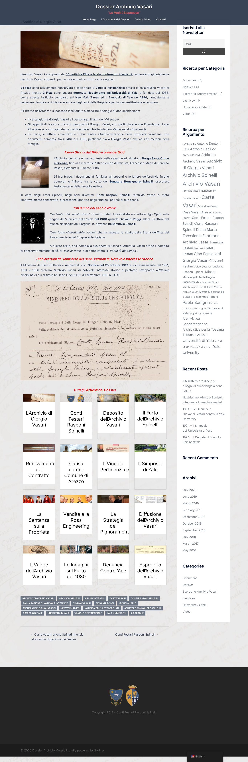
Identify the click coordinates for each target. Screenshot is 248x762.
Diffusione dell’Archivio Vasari (150, 520)
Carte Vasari (117, 598)
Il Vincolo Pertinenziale (114, 466)
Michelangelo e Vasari (207, 282)
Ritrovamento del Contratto (41, 469)
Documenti (190, 80)
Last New (189, 100)
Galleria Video (143, 19)
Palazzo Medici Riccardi (205, 296)
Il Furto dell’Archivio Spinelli (150, 418)
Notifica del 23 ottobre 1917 (102, 608)
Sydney (100, 750)
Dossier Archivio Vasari (124, 6)
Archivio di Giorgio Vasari (38, 598)
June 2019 (190, 496)
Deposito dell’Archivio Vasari (113, 419)
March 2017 (191, 543)
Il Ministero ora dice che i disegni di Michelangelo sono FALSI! (203, 386)
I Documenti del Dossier (115, 19)
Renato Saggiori (199, 308)
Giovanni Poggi (105, 603)
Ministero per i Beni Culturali (198, 287)
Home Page (89, 19)
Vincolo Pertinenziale (88, 613)
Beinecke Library (192, 198)
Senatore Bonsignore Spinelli (142, 608)
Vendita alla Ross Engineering (76, 520)
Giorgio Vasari (82, 603)
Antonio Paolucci (203, 149)
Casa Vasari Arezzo (197, 212)
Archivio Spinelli (69, 598)
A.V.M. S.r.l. (189, 143)
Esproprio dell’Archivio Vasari (150, 570)
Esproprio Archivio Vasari (200, 94)
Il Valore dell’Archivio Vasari (39, 570)
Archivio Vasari (94, 598)
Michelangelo (127, 603)
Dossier (188, 87)
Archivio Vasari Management (199, 190)
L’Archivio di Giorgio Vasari (39, 419)
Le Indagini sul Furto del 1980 (76, 570)
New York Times (70, 608)
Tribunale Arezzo (195, 335)
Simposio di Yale (32, 613)
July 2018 (189, 537)
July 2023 (189, 490)
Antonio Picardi (191, 154)
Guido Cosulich (203, 266)
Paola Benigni (195, 302)
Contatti (161, 19)
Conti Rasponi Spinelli (144, 598)
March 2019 (191, 503)
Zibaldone (137, 613)
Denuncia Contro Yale (113, 568)
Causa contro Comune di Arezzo (76, 472)
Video (187, 114)
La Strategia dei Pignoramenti (115, 523)
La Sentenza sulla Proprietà (39, 523)
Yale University (116, 613)
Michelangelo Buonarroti (39, 608)
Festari (198, 248)
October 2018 (192, 523)
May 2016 (189, 550)
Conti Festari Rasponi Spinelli (76, 422)
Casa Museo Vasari (208, 206)
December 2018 (193, 517)
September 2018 (194, 530)
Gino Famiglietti (207, 254)
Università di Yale (58, 613)
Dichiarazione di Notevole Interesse (45, 603)
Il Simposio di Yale (150, 466)
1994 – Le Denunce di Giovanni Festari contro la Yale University (204, 414)
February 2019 (192, 510)
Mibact (210, 272)
